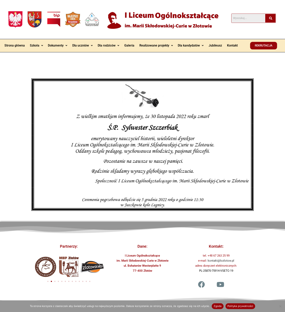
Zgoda (217, 306)
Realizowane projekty (154, 45)
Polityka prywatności (240, 306)
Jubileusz (215, 45)
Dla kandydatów (189, 45)
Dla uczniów (80, 45)
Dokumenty (56, 45)
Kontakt (232, 45)
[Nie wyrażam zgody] (280, 306)
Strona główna (14, 45)
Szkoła (34, 45)
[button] (36, 45)
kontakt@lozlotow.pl (221, 260)
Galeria (129, 45)
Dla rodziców (107, 45)
